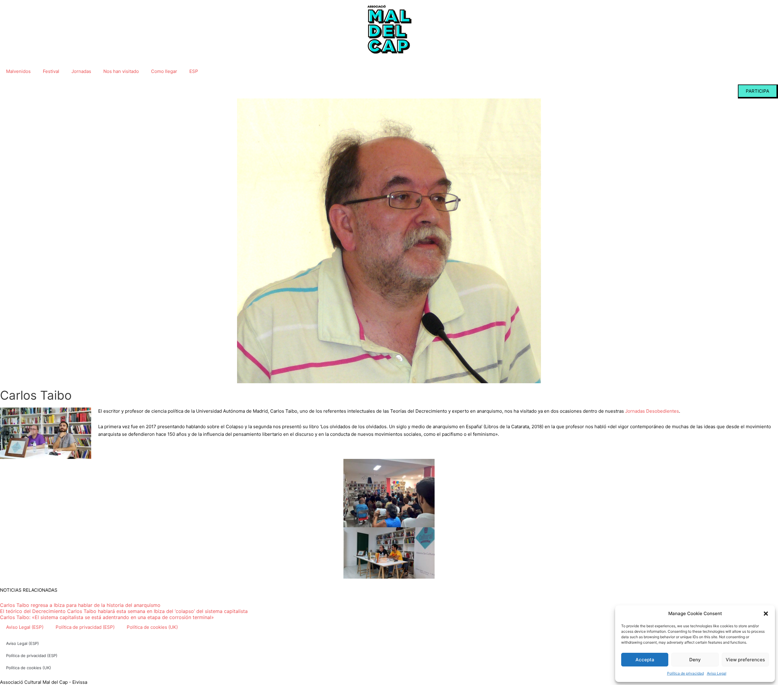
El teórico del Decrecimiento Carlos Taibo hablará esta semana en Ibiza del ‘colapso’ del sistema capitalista (124, 611)
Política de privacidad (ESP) (85, 627)
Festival (51, 71)
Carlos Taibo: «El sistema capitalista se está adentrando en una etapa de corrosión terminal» (107, 617)
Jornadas (81, 71)
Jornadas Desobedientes (652, 411)
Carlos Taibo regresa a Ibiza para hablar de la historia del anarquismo (80, 605)
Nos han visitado (121, 71)
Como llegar (164, 71)
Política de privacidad (685, 673)
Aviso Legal (716, 673)
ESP (193, 71)
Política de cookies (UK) (152, 627)
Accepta (644, 660)
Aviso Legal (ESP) (24, 627)
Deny (695, 660)
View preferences (745, 660)
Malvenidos (18, 71)
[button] (766, 614)
